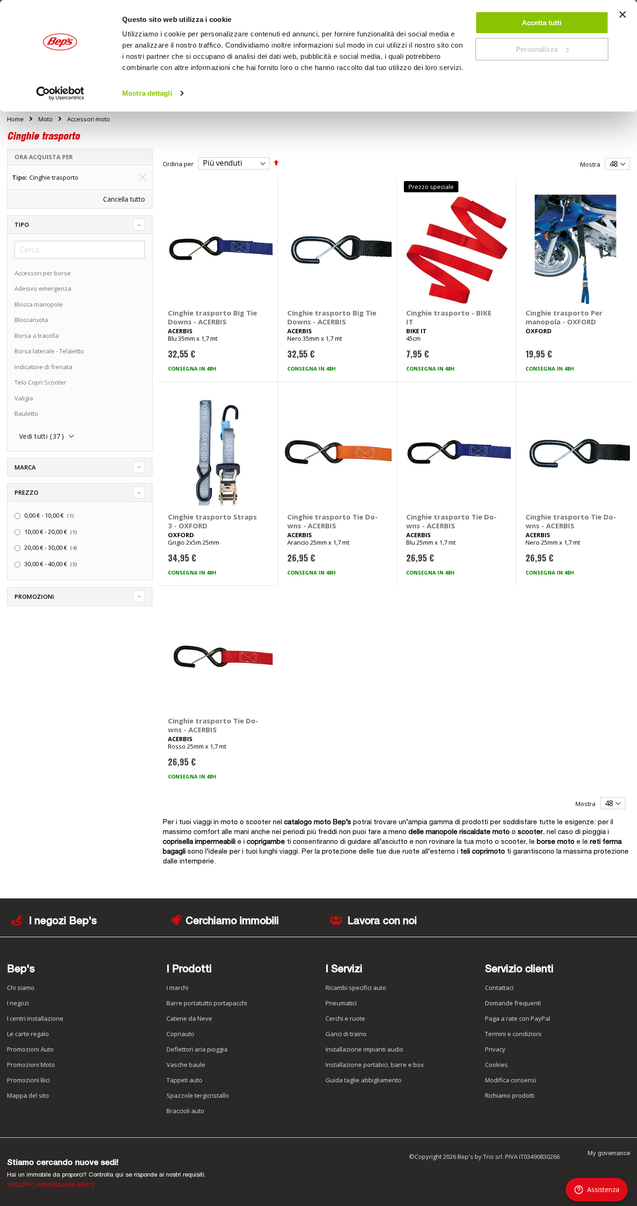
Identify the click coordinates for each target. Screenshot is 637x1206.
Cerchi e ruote (345, 1018)
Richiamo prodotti (509, 1095)
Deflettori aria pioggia (197, 1049)
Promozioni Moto (31, 1064)
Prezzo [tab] (26, 492)
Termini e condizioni (513, 1034)
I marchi (177, 987)
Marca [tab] (25, 467)
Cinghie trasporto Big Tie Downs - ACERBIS (212, 317)
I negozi (18, 1003)
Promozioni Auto (30, 1049)
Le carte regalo (28, 1034)
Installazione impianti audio (364, 1049)
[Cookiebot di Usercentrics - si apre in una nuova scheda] (60, 93)
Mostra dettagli (147, 93)
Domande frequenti (513, 1003)
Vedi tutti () (41, 436)
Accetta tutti (541, 23)
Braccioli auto (185, 1111)
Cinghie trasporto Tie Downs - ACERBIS (332, 521)
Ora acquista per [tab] (43, 157)
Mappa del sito (28, 1095)
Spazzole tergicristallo (197, 1095)
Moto (45, 119)
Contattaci (499, 987)
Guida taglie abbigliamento (363, 1080)
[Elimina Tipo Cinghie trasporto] (142, 177)
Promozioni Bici (28, 1080)
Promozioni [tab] (34, 596)
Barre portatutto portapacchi (206, 1003)
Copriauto (180, 1034)
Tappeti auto (184, 1080)
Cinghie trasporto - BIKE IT (449, 317)
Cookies (496, 1064)
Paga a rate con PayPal (517, 1018)
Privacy (495, 1049)
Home (15, 119)
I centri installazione (35, 1018)
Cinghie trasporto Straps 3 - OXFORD (212, 521)
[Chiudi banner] (622, 18)
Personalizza (537, 49)
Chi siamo (21, 987)
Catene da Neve (189, 1018)
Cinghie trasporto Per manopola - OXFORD (564, 317)
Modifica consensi (510, 1080)
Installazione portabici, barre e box (374, 1064)
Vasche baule (185, 1064)
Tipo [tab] (21, 224)
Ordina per (178, 163)
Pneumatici (341, 1003)
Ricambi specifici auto (355, 987)
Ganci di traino (346, 1034)
